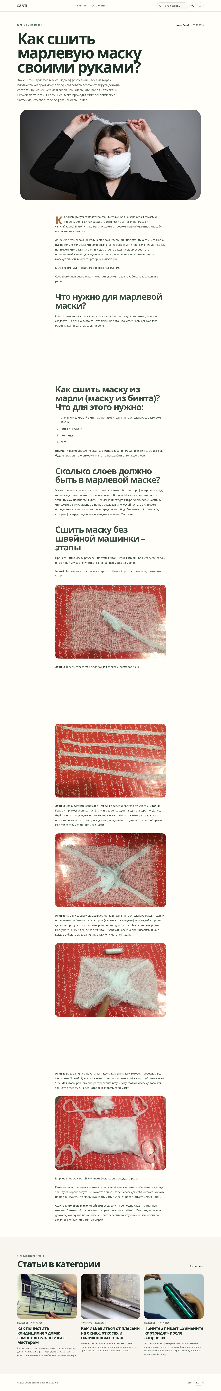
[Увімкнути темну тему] (192, 5)
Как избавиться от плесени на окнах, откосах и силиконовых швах (110, 1332)
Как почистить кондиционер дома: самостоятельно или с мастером (41, 1335)
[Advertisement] (110, 355)
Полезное (36, 25)
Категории (98, 6)
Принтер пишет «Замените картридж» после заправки (173, 1332)
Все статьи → (197, 1266)
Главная (81, 6)
